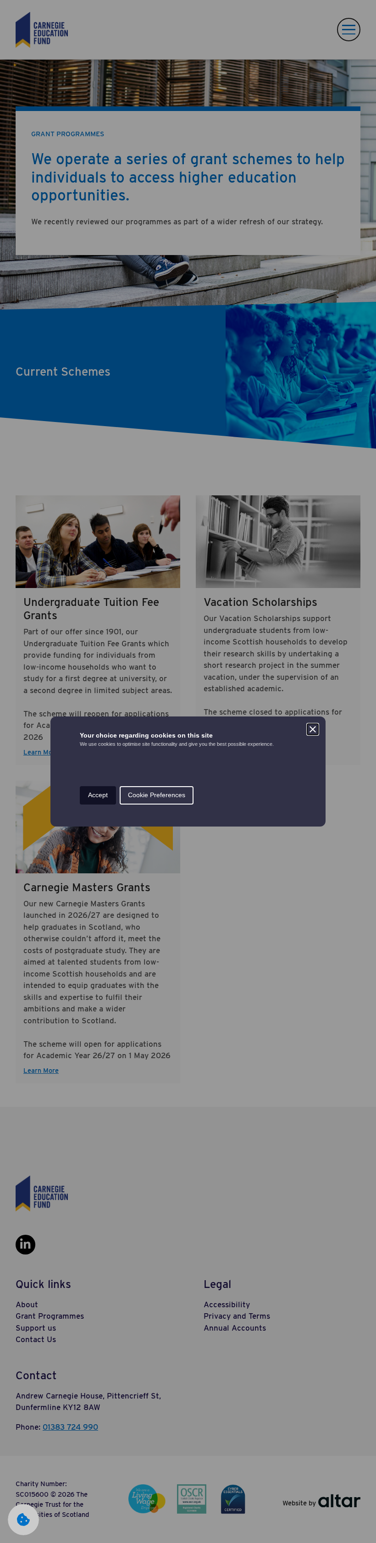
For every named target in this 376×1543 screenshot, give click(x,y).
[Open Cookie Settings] (23, 1519)
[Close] (312, 729)
